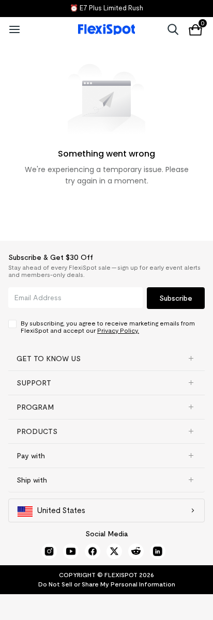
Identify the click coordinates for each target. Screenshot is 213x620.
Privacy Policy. (118, 330)
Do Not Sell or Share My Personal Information (106, 584)
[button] (106, 358)
